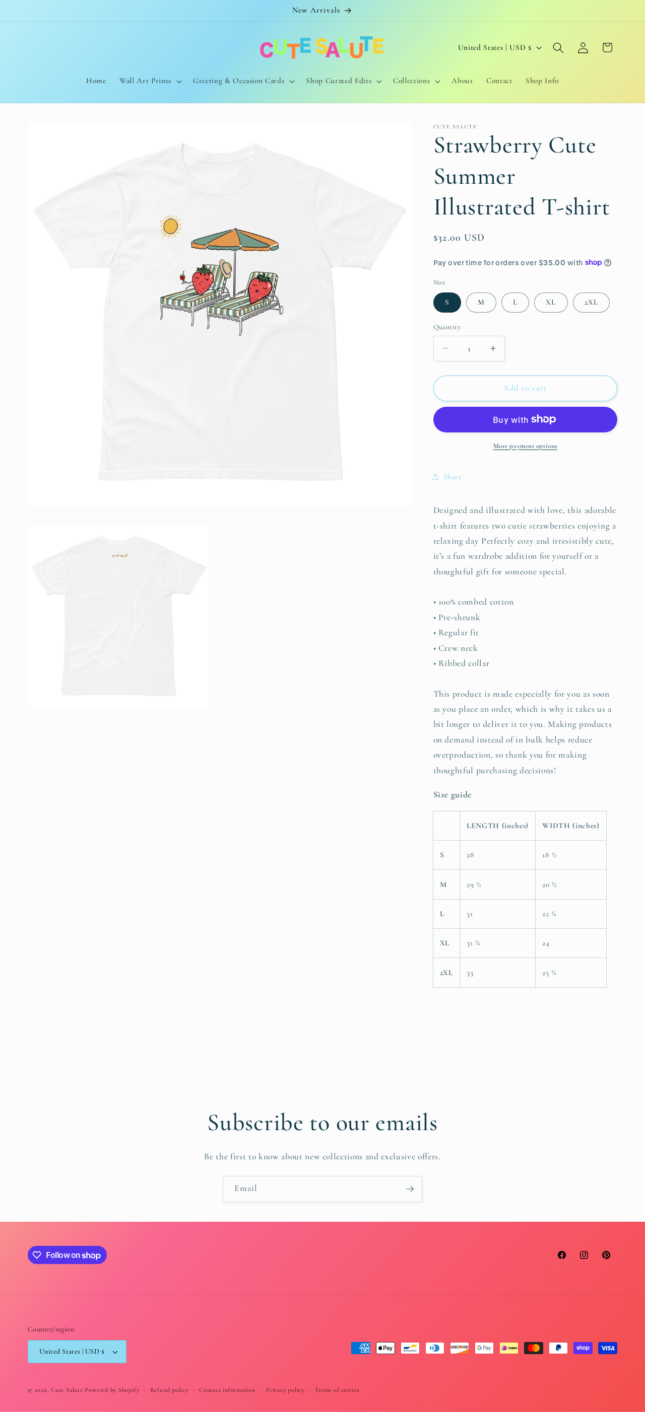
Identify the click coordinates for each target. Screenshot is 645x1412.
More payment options (525, 445)
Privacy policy (285, 1389)
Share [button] (452, 476)
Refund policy (169, 1389)
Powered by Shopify (112, 1389)
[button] (149, 81)
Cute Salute (67, 1389)
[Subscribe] (410, 1189)
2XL (591, 302)
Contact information (227, 1389)
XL (551, 302)
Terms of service (337, 1389)
